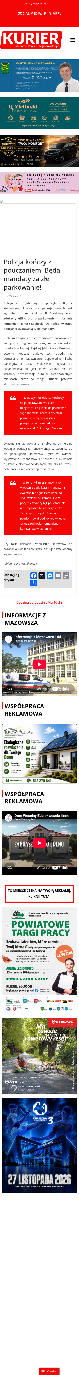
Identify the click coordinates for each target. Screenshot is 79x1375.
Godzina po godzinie (31, 602)
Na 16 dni (55, 602)
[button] (72, 40)
